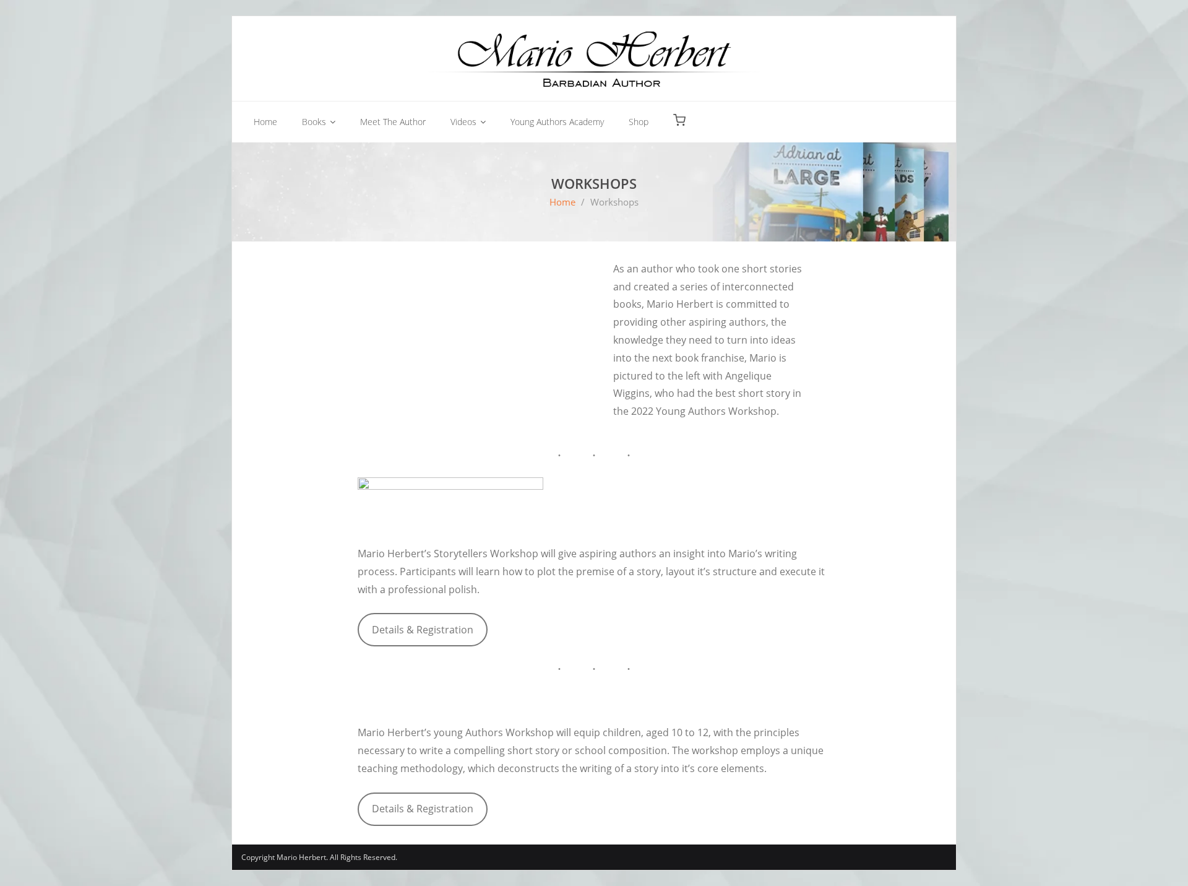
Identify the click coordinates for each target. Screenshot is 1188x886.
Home (562, 202)
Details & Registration (422, 629)
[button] (679, 121)
